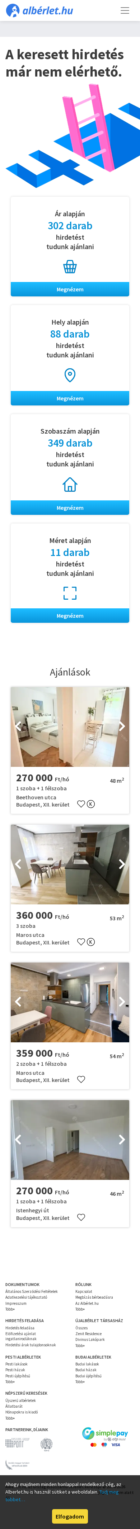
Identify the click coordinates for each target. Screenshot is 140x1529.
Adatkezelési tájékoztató (26, 1297)
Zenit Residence (88, 1333)
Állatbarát (14, 1406)
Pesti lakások (16, 1364)
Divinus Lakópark (90, 1339)
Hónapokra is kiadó (21, 1412)
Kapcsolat (83, 1291)
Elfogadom (70, 1516)
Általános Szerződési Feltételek (31, 1291)
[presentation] (18, 726)
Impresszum (16, 1303)
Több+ (10, 1309)
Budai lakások (87, 1364)
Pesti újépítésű (17, 1375)
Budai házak (86, 1369)
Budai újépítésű (88, 1375)
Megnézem (70, 289)
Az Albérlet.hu (87, 1303)
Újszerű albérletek (20, 1400)
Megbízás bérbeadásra (94, 1297)
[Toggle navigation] (125, 10)
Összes (81, 1327)
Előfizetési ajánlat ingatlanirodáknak (21, 1336)
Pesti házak (15, 1369)
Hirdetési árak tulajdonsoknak (30, 1344)
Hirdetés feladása (19, 1327)
